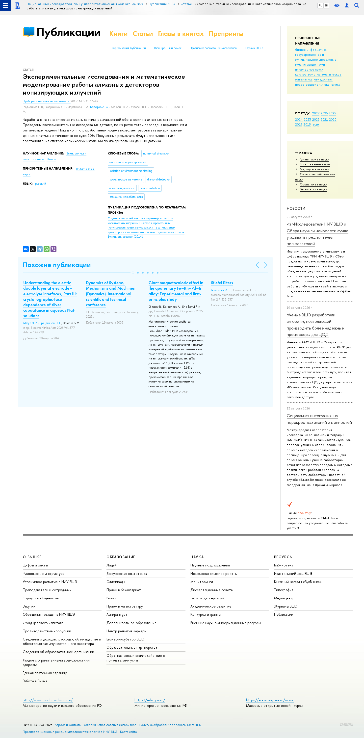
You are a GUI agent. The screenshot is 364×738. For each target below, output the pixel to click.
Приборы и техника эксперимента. (47, 101)
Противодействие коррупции (47, 631)
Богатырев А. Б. (221, 290)
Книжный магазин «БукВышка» (298, 581)
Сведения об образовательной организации (58, 651)
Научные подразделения (210, 565)
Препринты (226, 33)
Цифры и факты (35, 565)
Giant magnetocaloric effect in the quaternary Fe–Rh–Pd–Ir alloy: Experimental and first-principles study (176, 291)
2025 (332, 113)
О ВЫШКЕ (32, 557)
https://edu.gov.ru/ (149, 700)
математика (303, 79)
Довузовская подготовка (126, 573)
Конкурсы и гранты (205, 614)
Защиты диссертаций (207, 598)
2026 (324, 113)
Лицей (111, 565)
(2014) (146, 227)
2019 (298, 124)
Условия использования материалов (110, 725)
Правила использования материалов (213, 48)
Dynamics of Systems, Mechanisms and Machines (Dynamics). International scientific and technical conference (110, 293)
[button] (132, 272)
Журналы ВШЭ (285, 606)
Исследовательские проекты (213, 573)
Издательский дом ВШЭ (293, 573)
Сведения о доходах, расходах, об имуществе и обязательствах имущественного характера (62, 641)
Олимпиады (115, 581)
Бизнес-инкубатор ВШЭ (125, 639)
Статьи (143, 33)
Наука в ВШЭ (253, 48)
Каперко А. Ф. (99, 107)
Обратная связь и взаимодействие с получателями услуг (135, 657)
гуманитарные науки (310, 64)
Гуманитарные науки (314, 159)
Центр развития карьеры (126, 631)
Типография (283, 589)
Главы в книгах (181, 33)
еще (316, 124)
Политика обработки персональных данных (170, 725)
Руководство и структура (43, 573)
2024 (299, 119)
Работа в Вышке (35, 681)
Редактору (346, 723)
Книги (118, 33)
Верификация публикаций (128, 48)
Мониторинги (201, 581)
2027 (315, 113)
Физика (51, 159)
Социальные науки (313, 184)
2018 (307, 124)
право (299, 84)
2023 (307, 119)
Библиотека (283, 565)
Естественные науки (315, 164)
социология (314, 84)
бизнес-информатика (311, 49)
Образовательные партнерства (131, 647)
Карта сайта (128, 732)
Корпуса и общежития (41, 598)
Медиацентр (284, 598)
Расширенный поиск (168, 48)
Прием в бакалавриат (123, 589)
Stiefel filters (222, 282)
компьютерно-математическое (318, 74)
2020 (333, 119)
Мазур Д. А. (30, 323)
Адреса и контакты (68, 725)
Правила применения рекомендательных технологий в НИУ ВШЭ (70, 732)
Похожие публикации (57, 264)
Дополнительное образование (131, 622)
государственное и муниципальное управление (316, 57)
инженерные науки (309, 69)
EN (326, 5)
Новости (296, 208)
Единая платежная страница (45, 672)
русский (40, 184)
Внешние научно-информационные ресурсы (225, 622)
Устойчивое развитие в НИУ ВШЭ (50, 581)
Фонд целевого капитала (43, 622)
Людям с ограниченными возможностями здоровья (56, 662)
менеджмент (323, 79)
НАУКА (197, 557)
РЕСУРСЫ (283, 557)
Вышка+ (112, 598)
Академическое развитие (210, 606)
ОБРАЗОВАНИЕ (120, 557)
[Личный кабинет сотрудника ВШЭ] (346, 5)
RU (320, 5)
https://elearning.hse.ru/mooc (270, 700)
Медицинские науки (314, 169)
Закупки (29, 606)
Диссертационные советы (211, 589)
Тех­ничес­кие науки (313, 189)
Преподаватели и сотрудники (47, 589)
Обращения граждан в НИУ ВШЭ (49, 614)
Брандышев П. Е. (50, 323)
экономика (332, 84)
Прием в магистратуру (124, 606)
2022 (315, 119)
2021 (324, 119)
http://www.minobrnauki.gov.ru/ (48, 700)
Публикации (68, 31)
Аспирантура (116, 614)
